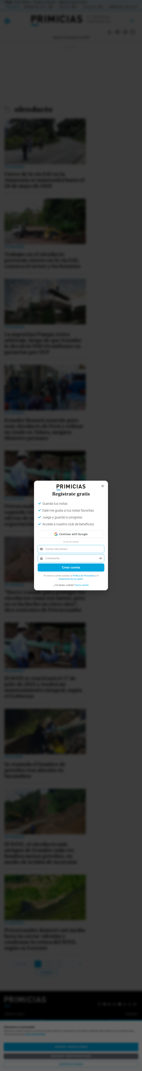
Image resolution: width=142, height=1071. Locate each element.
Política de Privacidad (83, 575)
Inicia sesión (82, 585)
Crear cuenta (71, 567)
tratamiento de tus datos (71, 579)
